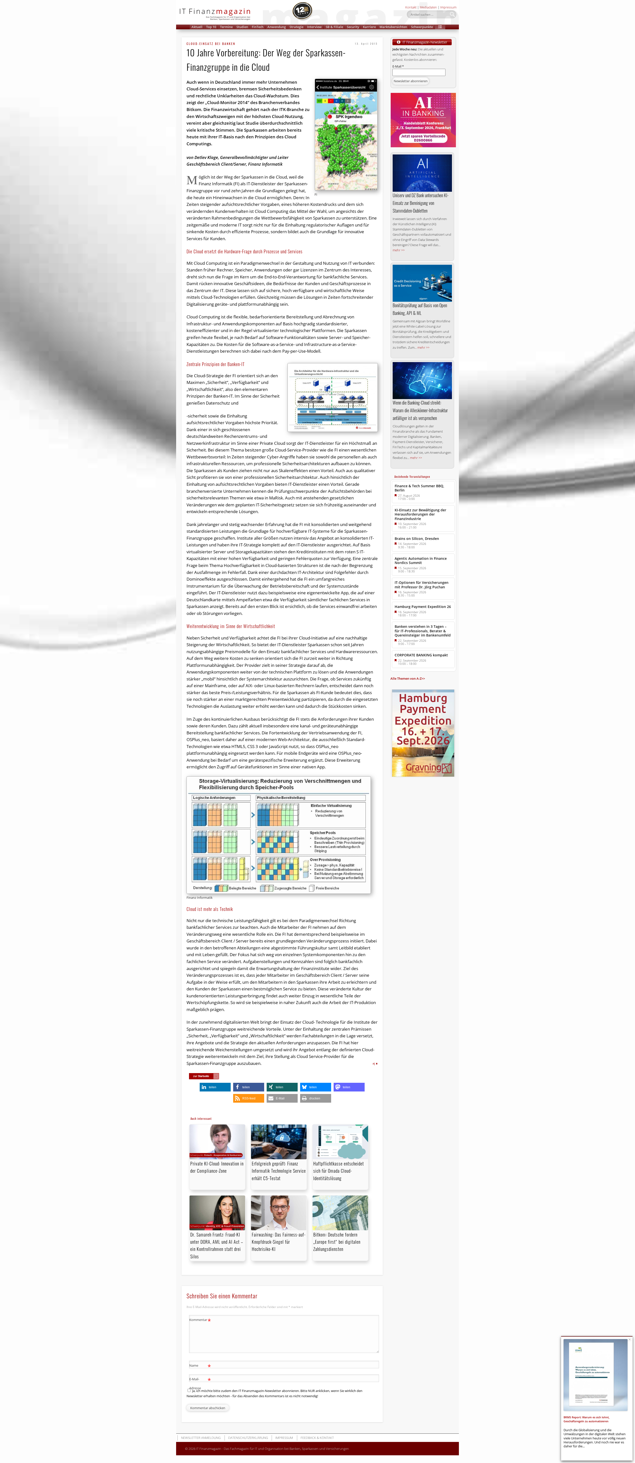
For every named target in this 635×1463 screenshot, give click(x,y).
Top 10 (211, 27)
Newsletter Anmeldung (201, 1437)
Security (353, 27)
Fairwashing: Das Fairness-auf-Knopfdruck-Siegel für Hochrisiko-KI (279, 1241)
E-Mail (398, 66)
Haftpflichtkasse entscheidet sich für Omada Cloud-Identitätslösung (338, 1170)
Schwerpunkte (422, 27)
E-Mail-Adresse (200, 1383)
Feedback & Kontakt (317, 1437)
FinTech (257, 27)
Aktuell (196, 27)
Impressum (448, 7)
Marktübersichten (393, 27)
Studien (242, 27)
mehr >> (399, 250)
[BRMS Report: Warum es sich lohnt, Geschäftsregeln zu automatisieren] (596, 1375)
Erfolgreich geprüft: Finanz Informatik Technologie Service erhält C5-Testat (279, 1170)
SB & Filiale (334, 27)
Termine (226, 27)
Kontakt (410, 7)
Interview (314, 27)
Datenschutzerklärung (248, 1437)
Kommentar (200, 1320)
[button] (440, 27)
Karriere (369, 27)
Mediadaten (428, 7)
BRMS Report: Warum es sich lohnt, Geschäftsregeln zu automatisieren (586, 1419)
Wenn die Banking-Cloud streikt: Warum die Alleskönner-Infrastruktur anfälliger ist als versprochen (420, 410)
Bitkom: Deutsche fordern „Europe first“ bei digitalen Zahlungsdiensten (336, 1241)
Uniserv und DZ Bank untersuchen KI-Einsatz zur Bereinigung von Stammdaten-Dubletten (420, 203)
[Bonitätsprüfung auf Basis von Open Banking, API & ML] (422, 283)
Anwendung (276, 27)
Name (200, 1366)
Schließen (629, 1339)
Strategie (296, 27)
